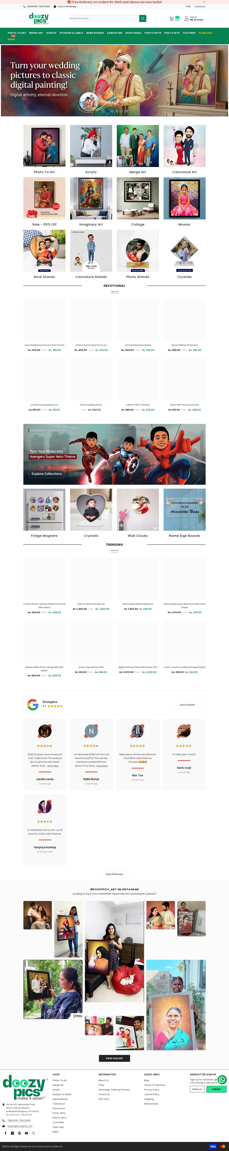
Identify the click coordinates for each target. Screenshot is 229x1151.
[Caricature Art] (185, 146)
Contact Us (200, 6)
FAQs (188, 6)
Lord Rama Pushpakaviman (44, 404)
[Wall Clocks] (138, 510)
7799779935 (44, 6)
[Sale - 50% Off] (44, 198)
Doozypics (50, 702)
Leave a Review (187, 705)
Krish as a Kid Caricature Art (91, 604)
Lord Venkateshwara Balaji (138, 345)
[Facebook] (5, 1133)
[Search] (106, 18)
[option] (114, 80)
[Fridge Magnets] (44, 510)
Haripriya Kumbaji (45, 847)
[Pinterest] (19, 1133)
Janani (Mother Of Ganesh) (184, 345)
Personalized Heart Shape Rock (138, 604)
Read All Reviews (114, 874)
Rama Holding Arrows (91, 404)
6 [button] (126, 111)
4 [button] (116, 111)
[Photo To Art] (44, 146)
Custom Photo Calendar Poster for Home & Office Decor (44, 606)
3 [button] (112, 111)
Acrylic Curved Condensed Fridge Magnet (184, 667)
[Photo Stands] (138, 251)
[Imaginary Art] (91, 198)
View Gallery (114, 1058)
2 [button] (107, 111)
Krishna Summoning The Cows (91, 345)
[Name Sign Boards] (185, 510)
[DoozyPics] (114, 454)
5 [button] (121, 111)
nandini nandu (45, 779)
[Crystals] (185, 251)
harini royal (184, 767)
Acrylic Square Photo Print (91, 667)
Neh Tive (137, 775)
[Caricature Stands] (91, 251)
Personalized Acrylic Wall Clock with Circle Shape (184, 606)
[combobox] (103, 18)
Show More (53, 766)
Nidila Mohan (91, 779)
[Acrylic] (91, 146)
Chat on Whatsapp (66, 6)
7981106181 (32, 6)
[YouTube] (26, 1133)
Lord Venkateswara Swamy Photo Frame (44, 345)
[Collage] (138, 198)
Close (204, 2)
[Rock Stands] (44, 251)
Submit (216, 1089)
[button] (220, 1078)
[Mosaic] (185, 198)
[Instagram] (12, 1133)
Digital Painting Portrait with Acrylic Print (137, 667)
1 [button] (102, 111)
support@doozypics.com (19, 1126)
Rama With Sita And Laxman (184, 404)
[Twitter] (33, 1133)
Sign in (193, 17)
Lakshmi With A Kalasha (138, 404)
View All (114, 291)
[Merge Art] (138, 146)
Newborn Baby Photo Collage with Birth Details (44, 669)
